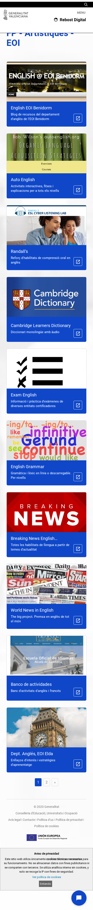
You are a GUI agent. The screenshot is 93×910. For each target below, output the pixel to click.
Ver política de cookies (46, 877)
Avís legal (14, 820)
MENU (81, 12)
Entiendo (45, 883)
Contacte (29, 820)
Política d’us (45, 820)
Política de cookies (46, 826)
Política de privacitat (69, 820)
